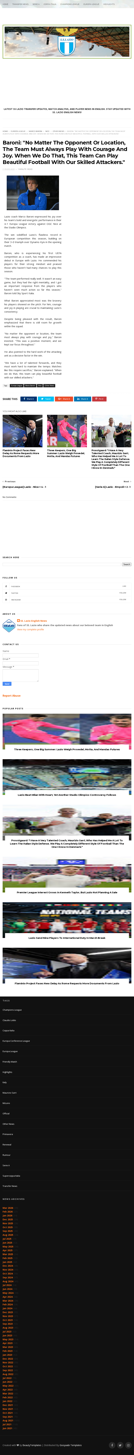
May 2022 (8, 1385)
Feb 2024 (8, 1304)
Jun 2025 (7, 1242)
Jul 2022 (7, 1378)
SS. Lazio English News (33, 620)
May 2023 (8, 1339)
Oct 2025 (8, 1227)
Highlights (109, 4)
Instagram (68, 600)
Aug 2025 (8, 1234)
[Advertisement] (67, 83)
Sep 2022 (8, 1370)
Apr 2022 (8, 1389)
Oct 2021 (8, 1412)
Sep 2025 (8, 1230)
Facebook (68, 586)
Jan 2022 (7, 1401)
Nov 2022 (8, 1362)
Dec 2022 (8, 1358)
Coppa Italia (50, 4)
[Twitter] (120, 1445)
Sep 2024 (8, 1277)
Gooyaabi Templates (71, 1445)
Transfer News (20, 4)
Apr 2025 (8, 1250)
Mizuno (6, 1103)
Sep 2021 (8, 1416)
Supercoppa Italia (11, 1175)
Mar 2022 (8, 1393)
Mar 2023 (8, 1347)
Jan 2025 (7, 1262)
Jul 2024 (7, 1285)
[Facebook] (112, 1445)
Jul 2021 (7, 1424)
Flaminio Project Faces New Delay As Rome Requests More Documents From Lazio (21, 453)
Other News (58, 131)
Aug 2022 (8, 1374)
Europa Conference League (16, 1040)
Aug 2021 (8, 1420)
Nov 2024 (8, 1269)
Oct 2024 (8, 1273)
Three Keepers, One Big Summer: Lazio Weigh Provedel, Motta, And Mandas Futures (66, 453)
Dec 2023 (8, 1312)
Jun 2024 (7, 1289)
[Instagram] (128, 1445)
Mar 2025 (8, 1254)
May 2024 (8, 1292)
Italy (5, 1082)
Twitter (68, 593)
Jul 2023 (7, 1331)
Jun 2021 (7, 1428)
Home (5, 4)
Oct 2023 (8, 1320)
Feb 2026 (8, 1211)
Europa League (91, 4)
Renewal (7, 1144)
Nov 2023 (8, 1316)
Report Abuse (12, 695)
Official (6, 1113)
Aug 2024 (8, 1281)
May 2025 (8, 1246)
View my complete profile (30, 629)
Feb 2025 (8, 1258)
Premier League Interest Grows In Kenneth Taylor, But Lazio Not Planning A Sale (67, 892)
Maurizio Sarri (10, 1092)
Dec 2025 (8, 1219)
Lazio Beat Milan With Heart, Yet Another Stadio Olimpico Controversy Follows (67, 794)
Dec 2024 (8, 1265)
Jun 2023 (7, 1335)
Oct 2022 (8, 1366)
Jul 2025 (7, 1238)
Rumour (6, 1155)
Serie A (36, 4)
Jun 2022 (7, 1381)
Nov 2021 (8, 1408)
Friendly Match (10, 1061)
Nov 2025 (8, 1223)
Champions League (69, 4)
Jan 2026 (7, 1215)
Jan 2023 (7, 1354)
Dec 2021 (8, 1405)
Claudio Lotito (9, 1020)
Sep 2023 (8, 1323)
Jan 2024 (7, 1308)
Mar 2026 (8, 1207)
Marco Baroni (35, 131)
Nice (47, 131)
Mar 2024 (8, 1300)
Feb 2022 (8, 1397)
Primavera (8, 1134)
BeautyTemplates (32, 1445)
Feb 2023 (8, 1350)
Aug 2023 (8, 1327)
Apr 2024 (8, 1296)
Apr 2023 (8, 1343)
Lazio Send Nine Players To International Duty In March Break (67, 937)
